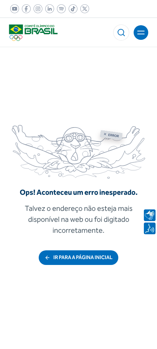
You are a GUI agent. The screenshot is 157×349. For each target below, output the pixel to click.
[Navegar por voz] (150, 228)
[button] (121, 32)
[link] (13, 8)
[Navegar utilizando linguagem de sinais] (150, 215)
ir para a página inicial (82, 257)
